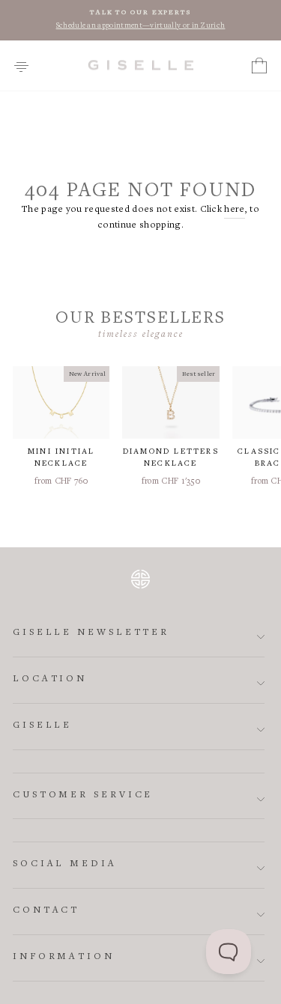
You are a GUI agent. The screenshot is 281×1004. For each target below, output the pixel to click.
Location (50, 679)
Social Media (65, 864)
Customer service (83, 795)
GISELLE (42, 726)
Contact (46, 911)
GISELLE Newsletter (91, 633)
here (234, 210)
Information (64, 957)
